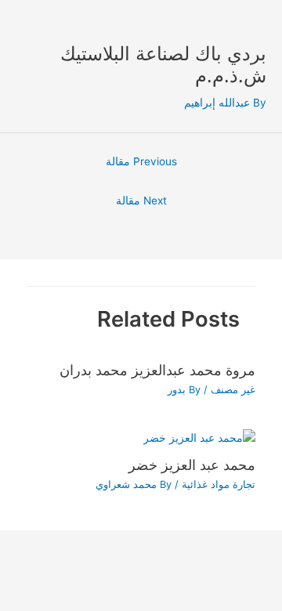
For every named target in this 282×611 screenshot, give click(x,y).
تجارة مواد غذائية (218, 484)
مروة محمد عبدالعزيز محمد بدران (157, 369)
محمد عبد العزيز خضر (191, 464)
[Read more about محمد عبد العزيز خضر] (199, 437)
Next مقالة (141, 200)
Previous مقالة (141, 161)
